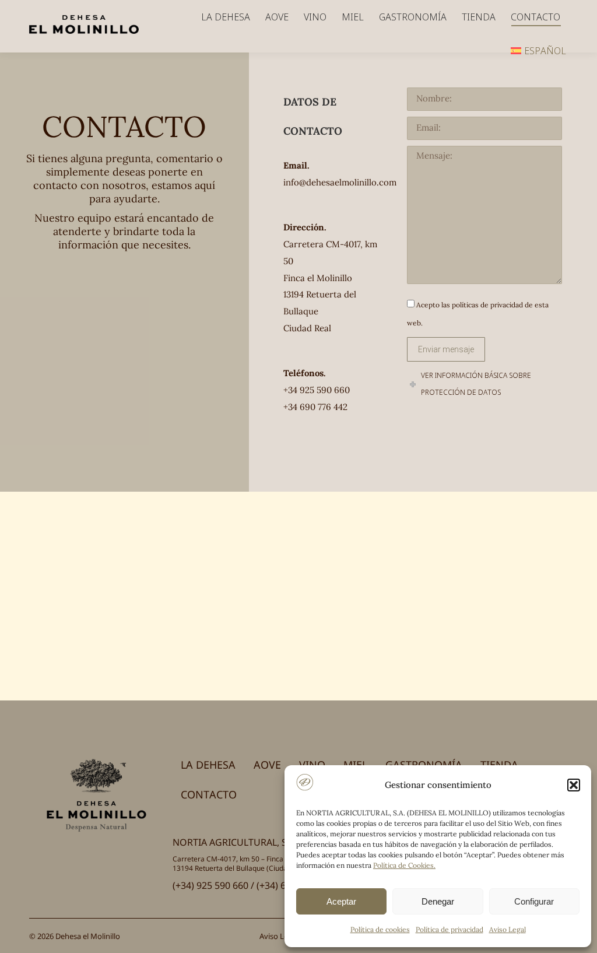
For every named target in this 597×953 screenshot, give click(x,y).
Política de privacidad (449, 929)
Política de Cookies (403, 865)
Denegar (438, 901)
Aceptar (341, 901)
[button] (574, 785)
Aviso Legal (507, 929)
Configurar (534, 901)
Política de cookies (380, 929)
